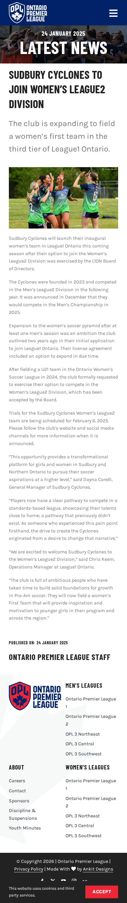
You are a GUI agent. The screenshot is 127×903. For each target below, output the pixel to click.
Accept (101, 891)
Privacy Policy (28, 869)
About (16, 767)
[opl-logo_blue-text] (35, 684)
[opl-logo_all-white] (28, 4)
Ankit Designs (98, 869)
